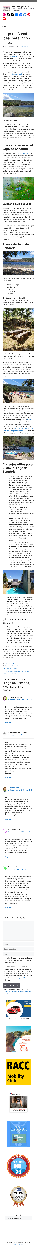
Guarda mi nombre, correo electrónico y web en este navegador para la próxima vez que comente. (18, 960)
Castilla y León (14, 56)
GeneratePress (18, 1244)
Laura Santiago (13, 787)
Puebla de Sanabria (15, 74)
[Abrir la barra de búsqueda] (34, 26)
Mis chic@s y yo (20, 6)
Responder (8, 722)
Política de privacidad (19, 978)
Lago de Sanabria (22, 153)
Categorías (18, 1215)
